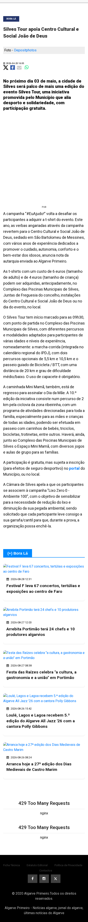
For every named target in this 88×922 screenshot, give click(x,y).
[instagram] (44, 878)
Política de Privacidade (68, 865)
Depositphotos (25, 50)
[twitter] (55, 878)
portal (74, 468)
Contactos (45, 870)
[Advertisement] (44, 160)
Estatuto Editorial (37, 865)
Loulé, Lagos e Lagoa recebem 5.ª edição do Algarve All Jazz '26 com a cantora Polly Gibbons (40, 721)
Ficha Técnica (11, 865)
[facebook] (32, 878)
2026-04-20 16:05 (15, 63)
